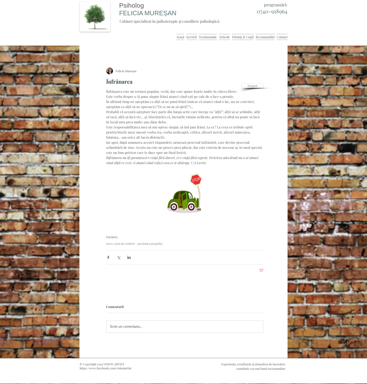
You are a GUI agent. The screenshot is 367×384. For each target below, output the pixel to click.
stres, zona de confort (120, 243)
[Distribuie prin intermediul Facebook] (108, 257)
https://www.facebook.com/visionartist (105, 368)
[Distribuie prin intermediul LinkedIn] (129, 257)
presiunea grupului (149, 243)
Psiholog (131, 5)
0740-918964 (272, 11)
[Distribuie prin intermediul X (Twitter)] (119, 257)
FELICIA (131, 13)
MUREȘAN (160, 13)
